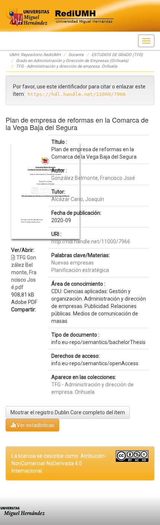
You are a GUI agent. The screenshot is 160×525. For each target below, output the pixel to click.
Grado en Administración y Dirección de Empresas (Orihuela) (72, 60)
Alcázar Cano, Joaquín (77, 199)
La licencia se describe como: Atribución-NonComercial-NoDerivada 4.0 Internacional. (59, 463)
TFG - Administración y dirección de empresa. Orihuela (66, 66)
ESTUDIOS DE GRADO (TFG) (117, 54)
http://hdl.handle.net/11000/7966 (90, 241)
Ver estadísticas (35, 425)
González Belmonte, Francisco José (93, 178)
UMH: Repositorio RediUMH (35, 54)
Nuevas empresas (72, 263)
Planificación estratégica (80, 270)
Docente (76, 54)
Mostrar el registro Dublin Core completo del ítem (67, 412)
